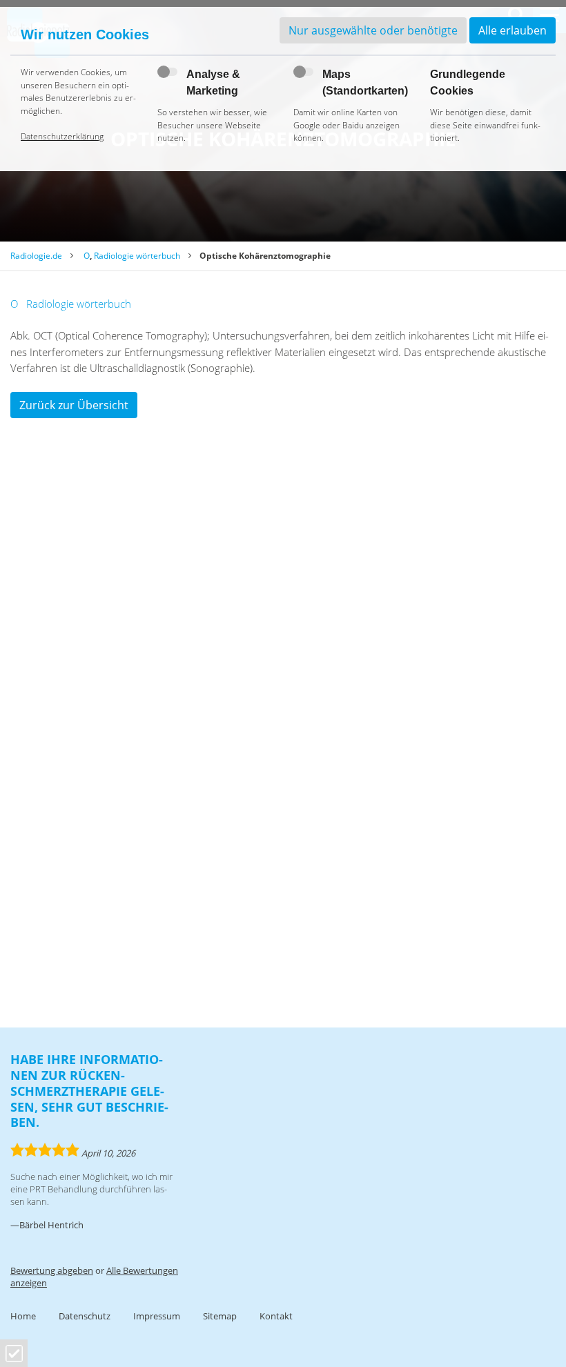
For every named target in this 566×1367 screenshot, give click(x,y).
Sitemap (220, 1316)
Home (23, 1316)
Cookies (14, 1353)
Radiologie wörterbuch (137, 256)
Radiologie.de (36, 256)
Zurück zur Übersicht (73, 405)
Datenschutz (84, 1316)
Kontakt (276, 1316)
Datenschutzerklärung (62, 136)
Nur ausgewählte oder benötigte (373, 30)
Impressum (156, 1316)
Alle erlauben (512, 30)
